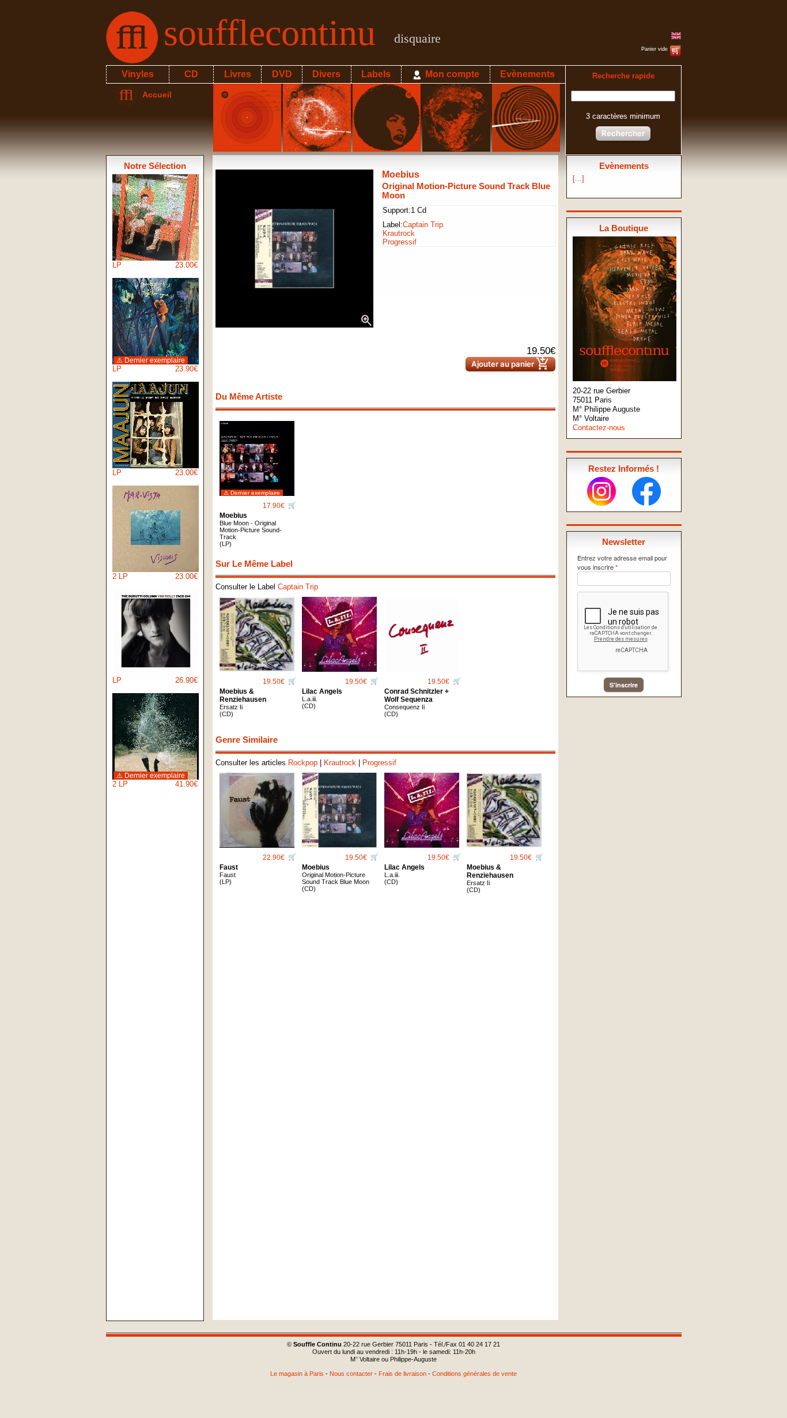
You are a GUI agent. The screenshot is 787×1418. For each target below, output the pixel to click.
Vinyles (138, 74)
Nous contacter (351, 1373)
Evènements (527, 74)
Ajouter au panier (510, 364)
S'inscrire (624, 684)
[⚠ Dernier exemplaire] (257, 454)
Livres (237, 74)
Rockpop (302, 762)
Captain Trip (423, 224)
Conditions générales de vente (474, 1373)
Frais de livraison (402, 1373)
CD (191, 74)
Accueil (155, 94)
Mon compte (451, 74)
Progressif (400, 242)
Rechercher (623, 133)
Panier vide (655, 49)
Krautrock (399, 233)
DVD (282, 74)
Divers (326, 74)
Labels (376, 74)
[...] (578, 178)
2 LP (155, 576)
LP (155, 265)
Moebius (400, 174)
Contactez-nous (599, 427)
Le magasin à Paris (297, 1373)
